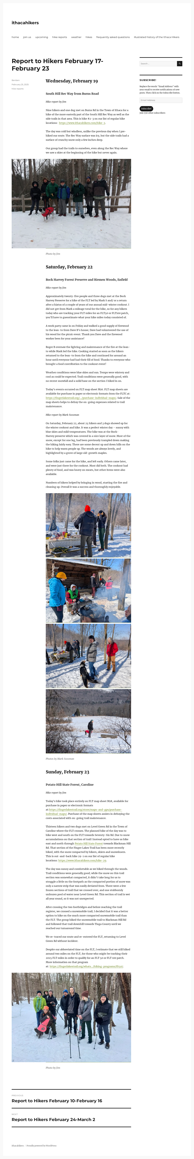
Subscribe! (146, 108)
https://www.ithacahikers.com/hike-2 (82, 122)
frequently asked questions (113, 37)
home (15, 37)
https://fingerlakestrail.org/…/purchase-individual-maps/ (81, 397)
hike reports (59, 37)
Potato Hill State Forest (89, 843)
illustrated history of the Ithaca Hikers (156, 37)
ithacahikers (25, 22)
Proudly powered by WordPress (42, 1145)
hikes (89, 37)
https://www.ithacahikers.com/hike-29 (82, 860)
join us (27, 37)
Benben (16, 80)
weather (76, 37)
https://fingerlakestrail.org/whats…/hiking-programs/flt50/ (86, 966)
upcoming (41, 37)
